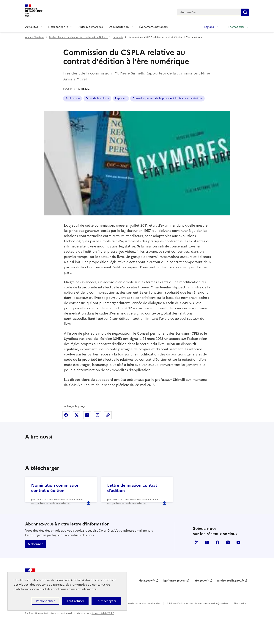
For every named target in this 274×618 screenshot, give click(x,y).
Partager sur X (76, 415)
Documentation (119, 27)
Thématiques (236, 27)
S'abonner (35, 544)
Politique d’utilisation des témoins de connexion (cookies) (197, 603)
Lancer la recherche (245, 12)
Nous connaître (58, 27)
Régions (209, 27)
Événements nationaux (153, 27)
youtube (238, 542)
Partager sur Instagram (97, 415)
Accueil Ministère (34, 37)
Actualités (31, 27)
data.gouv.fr (147, 581)
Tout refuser (75, 601)
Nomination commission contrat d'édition (55, 488)
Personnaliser (45, 601)
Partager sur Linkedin (87, 415)
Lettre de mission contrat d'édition (132, 488)
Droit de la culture (97, 98)
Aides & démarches (90, 27)
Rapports (118, 37)
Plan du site (240, 603)
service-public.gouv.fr (230, 581)
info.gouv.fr (201, 581)
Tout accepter (106, 601)
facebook (217, 542)
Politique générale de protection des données (135, 603)
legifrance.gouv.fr (174, 581)
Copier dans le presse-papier (108, 415)
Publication (72, 98)
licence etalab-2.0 (101, 613)
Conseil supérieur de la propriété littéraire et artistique (167, 98)
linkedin (207, 542)
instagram (228, 542)
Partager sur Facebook (66, 415)
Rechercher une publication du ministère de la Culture (78, 37)
